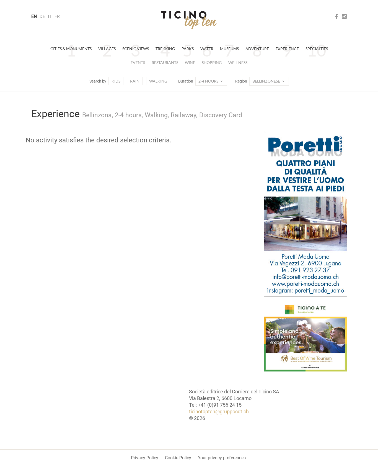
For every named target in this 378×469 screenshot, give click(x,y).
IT (50, 16)
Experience (287, 48)
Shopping (212, 62)
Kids (116, 81)
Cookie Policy (178, 457)
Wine (190, 62)
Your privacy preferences (222, 457)
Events (138, 62)
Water (206, 48)
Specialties (316, 48)
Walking (158, 81)
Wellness (237, 62)
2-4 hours (208, 81)
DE (42, 16)
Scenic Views (135, 48)
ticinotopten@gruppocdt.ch (219, 411)
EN (34, 16)
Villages (107, 48)
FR (57, 16)
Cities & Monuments (71, 48)
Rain (134, 81)
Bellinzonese (266, 81)
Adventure (257, 48)
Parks (188, 48)
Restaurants (165, 62)
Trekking (165, 48)
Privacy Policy (144, 457)
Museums (229, 48)
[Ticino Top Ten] (189, 20)
